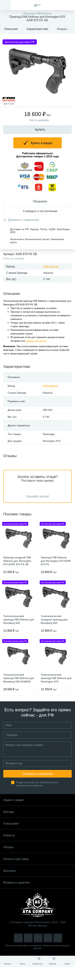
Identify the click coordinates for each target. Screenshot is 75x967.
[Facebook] (48, 938)
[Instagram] (18, 938)
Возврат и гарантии (16, 882)
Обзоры (8, 847)
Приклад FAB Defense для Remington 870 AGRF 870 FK (56, 561)
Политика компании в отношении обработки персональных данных (37, 947)
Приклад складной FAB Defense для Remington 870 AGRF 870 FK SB (17, 561)
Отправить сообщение (37, 773)
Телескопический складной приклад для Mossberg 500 (54, 619)
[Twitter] (38, 938)
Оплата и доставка (16, 858)
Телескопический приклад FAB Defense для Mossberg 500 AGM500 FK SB (18, 679)
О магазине (11, 823)
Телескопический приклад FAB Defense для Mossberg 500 (18, 619)
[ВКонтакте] (28, 938)
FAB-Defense (51, 266)
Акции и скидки (13, 800)
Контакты (9, 870)
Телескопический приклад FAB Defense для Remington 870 (56, 678)
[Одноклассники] (57, 938)
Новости (9, 835)
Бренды (8, 811)
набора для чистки (36, 341)
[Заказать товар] (31, 572)
